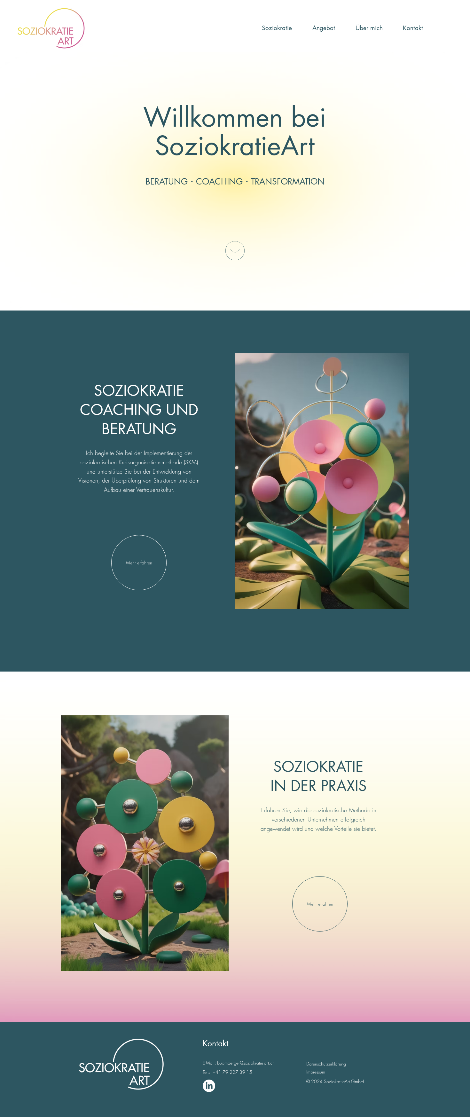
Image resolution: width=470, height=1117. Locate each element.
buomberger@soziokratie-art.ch (246, 1063)
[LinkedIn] (209, 1086)
